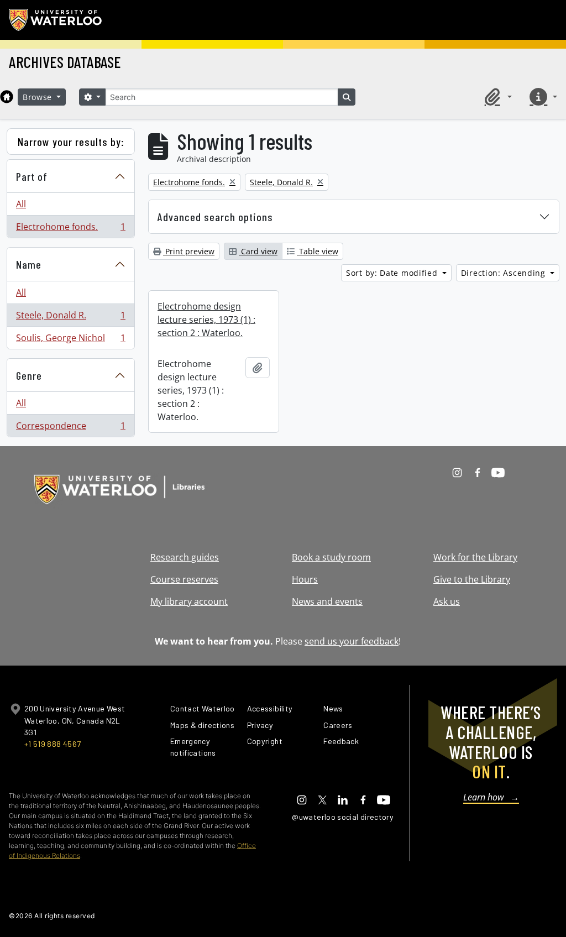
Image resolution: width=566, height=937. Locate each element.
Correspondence (70, 428)
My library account (189, 601)
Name (28, 264)
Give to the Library (471, 579)
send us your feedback (352, 641)
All (21, 204)
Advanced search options (215, 216)
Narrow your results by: (71, 141)
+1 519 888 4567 (52, 743)
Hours (305, 579)
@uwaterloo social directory (343, 816)
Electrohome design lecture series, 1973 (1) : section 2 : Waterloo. (206, 319)
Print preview (188, 251)
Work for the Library (475, 557)
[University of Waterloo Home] (56, 20)
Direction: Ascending (504, 273)
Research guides (184, 557)
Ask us (446, 601)
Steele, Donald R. (70, 318)
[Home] (6, 96)
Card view (258, 251)
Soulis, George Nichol (70, 340)
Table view (317, 251)
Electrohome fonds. (70, 229)
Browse (39, 97)
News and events (327, 601)
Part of (32, 176)
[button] (496, 96)
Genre (29, 375)
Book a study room (331, 557)
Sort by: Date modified (393, 273)
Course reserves (184, 579)
